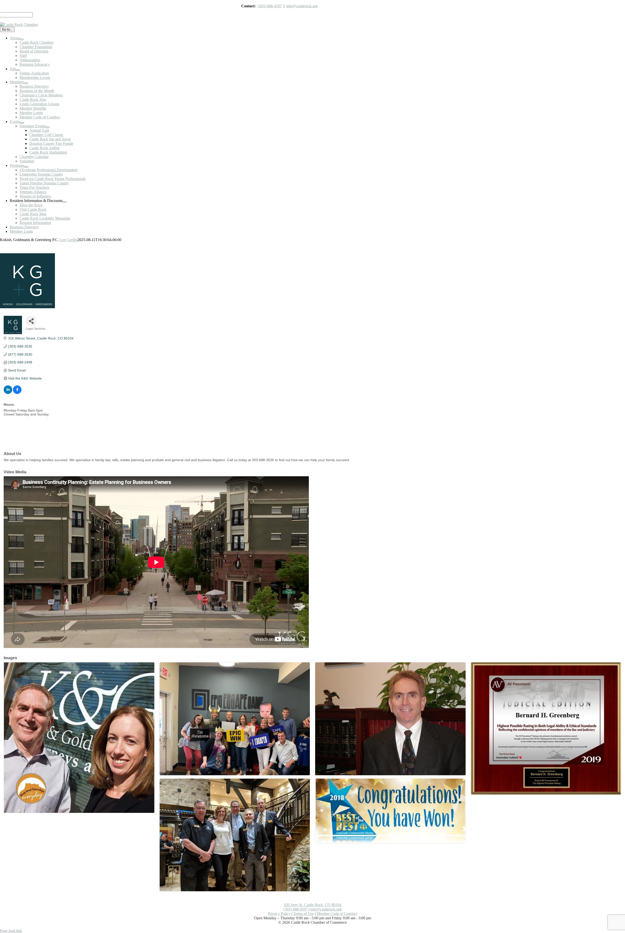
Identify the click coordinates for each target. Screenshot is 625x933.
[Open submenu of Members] (26, 83)
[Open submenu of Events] (22, 123)
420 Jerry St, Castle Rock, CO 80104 (312, 905)
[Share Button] (31, 321)
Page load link (11, 931)
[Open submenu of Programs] (26, 167)
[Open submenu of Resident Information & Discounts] (64, 202)
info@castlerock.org (302, 6)
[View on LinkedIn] (8, 393)
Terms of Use (303, 914)
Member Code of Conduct (337, 914)
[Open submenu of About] (21, 39)
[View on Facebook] (17, 393)
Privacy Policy (279, 914)
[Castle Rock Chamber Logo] (19, 24)
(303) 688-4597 (270, 6)
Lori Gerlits (68, 240)
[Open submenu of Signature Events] (48, 127)
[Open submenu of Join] (18, 70)
